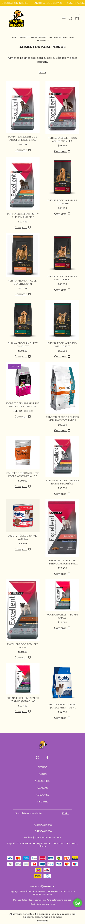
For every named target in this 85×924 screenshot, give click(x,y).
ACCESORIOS (42, 780)
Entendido (42, 920)
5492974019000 (43, 825)
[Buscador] (70, 18)
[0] (76, 18)
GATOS (43, 773)
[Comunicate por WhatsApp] (77, 902)
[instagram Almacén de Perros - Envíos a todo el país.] (37, 757)
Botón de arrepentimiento (42, 904)
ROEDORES (42, 794)
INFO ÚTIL (42, 801)
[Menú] (64, 18)
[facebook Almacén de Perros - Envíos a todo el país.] (47, 757)
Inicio (14, 37)
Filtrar (42, 72)
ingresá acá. (66, 900)
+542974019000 (43, 831)
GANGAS (42, 787)
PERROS (42, 767)
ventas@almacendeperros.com (42, 837)
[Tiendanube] (42, 887)
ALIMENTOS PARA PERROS (33, 37)
